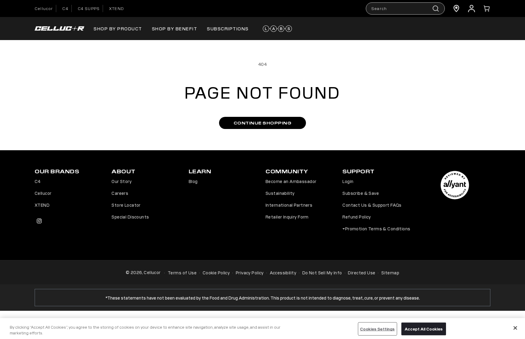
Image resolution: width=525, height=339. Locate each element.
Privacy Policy (250, 272)
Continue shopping (263, 122)
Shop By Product (118, 28)
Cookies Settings (377, 328)
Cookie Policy (216, 272)
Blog (193, 181)
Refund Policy (356, 216)
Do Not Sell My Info (322, 272)
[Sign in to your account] (471, 8)
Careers (120, 193)
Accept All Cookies (424, 328)
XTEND (116, 8)
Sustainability (280, 193)
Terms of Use (182, 272)
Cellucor (44, 8)
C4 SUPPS (89, 8)
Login (347, 181)
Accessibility (283, 272)
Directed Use (361, 272)
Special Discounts (130, 216)
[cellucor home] (59, 28)
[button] (486, 8)
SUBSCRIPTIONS (228, 28)
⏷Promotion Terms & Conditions (376, 228)
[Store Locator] (456, 8)
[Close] (515, 328)
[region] (262, 328)
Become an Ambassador (291, 181)
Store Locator (126, 205)
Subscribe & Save (360, 193)
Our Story (122, 181)
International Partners (289, 205)
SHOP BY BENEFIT (174, 28)
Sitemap (390, 272)
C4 (65, 8)
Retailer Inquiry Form (287, 216)
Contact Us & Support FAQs (372, 205)
